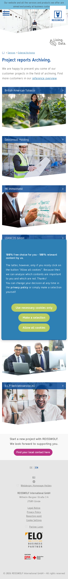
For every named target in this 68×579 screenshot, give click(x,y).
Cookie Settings (34, 520)
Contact (34, 477)
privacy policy (19, 287)
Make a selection (34, 317)
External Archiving (26, 52)
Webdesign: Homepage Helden (36, 485)
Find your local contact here (33, 452)
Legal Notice (34, 507)
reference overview (44, 78)
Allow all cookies (34, 327)
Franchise (34, 481)
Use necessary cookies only (34, 307)
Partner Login (36, 526)
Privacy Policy (34, 512)
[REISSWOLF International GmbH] (58, 14)
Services (11, 52)
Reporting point (34, 516)
